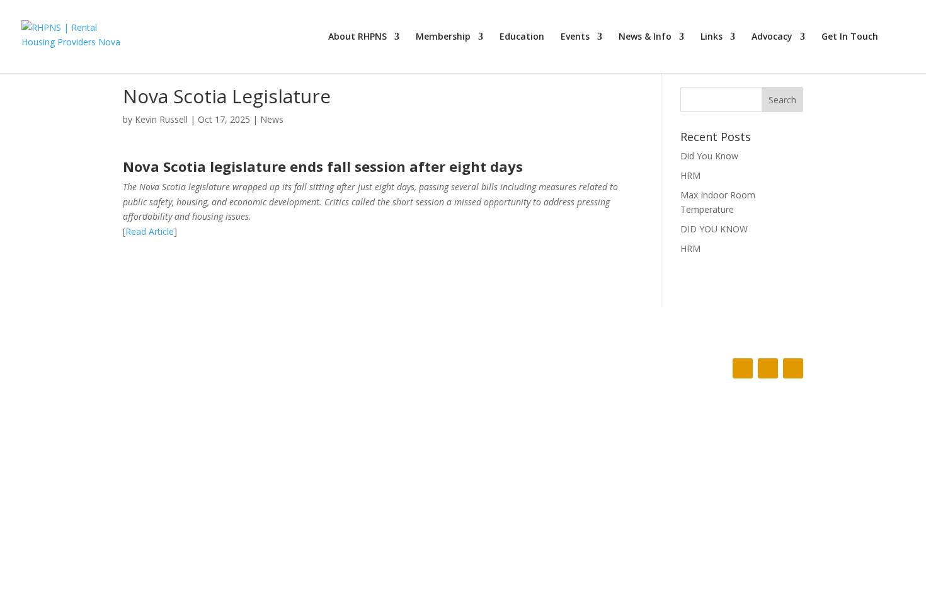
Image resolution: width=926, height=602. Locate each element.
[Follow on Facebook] (743, 368)
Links (711, 37)
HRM (690, 175)
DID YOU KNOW (714, 229)
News (271, 119)
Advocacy (772, 37)
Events (575, 37)
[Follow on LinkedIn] (793, 368)
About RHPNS (357, 37)
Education (522, 37)
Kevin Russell (161, 119)
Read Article (149, 231)
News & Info (645, 37)
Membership (443, 37)
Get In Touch (849, 37)
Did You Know (709, 156)
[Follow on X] (768, 368)
